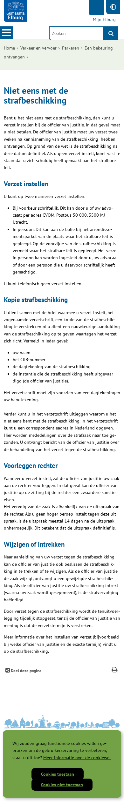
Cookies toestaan (57, 774)
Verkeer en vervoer (38, 48)
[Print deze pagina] (115, 670)
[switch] (113, 7)
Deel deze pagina (25, 670)
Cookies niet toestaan (62, 784)
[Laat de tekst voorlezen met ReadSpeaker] (96, 7)
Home (9, 48)
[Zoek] (111, 33)
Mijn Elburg (104, 19)
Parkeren (70, 48)
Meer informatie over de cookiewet (77, 757)
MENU (6, 32)
